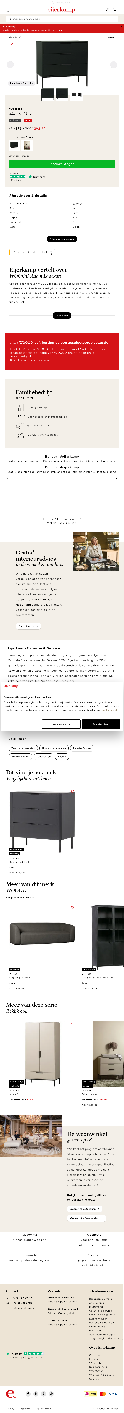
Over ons (94, 1355)
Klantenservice (101, 1291)
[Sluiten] (121, 26)
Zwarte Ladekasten (23, 748)
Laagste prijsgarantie (102, 1314)
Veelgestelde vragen (102, 1334)
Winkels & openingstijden (62, 523)
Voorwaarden (44, 1409)
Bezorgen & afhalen (101, 1299)
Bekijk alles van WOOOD (20, 898)
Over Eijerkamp (102, 1347)
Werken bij (96, 1363)
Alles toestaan (101, 724)
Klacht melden (98, 1318)
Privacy (10, 1409)
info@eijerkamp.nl (24, 1308)
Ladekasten (15, 37)
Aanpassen (59, 724)
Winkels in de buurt (101, 1375)
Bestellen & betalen (101, 1322)
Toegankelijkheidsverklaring (106, 1338)
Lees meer (62, 315)
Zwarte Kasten (82, 748)
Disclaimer (25, 1409)
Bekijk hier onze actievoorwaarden (30, 360)
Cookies (94, 1379)
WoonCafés (96, 1371)
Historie (94, 1359)
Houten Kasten (20, 756)
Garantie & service (100, 1311)
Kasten (62, 756)
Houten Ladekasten (54, 748)
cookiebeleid (109, 710)
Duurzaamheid (98, 1367)
